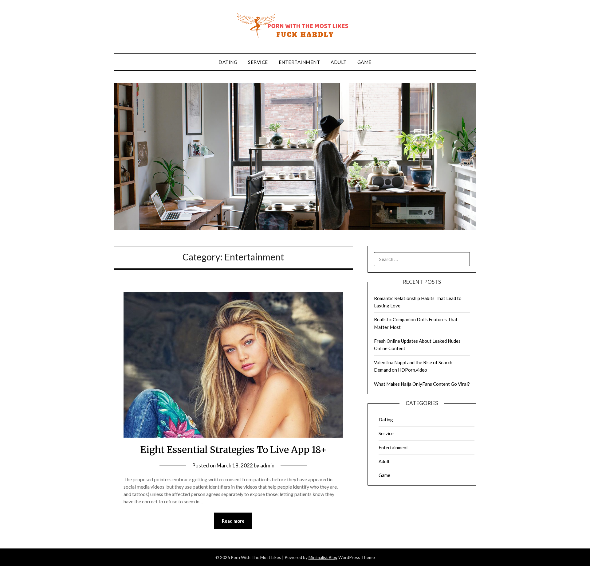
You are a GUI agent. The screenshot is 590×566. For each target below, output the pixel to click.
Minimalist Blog (323, 557)
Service (258, 62)
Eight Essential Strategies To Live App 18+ (233, 449)
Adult (339, 62)
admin (267, 465)
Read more (233, 521)
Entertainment (299, 62)
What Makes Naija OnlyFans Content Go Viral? (422, 384)
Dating (227, 62)
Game (364, 62)
